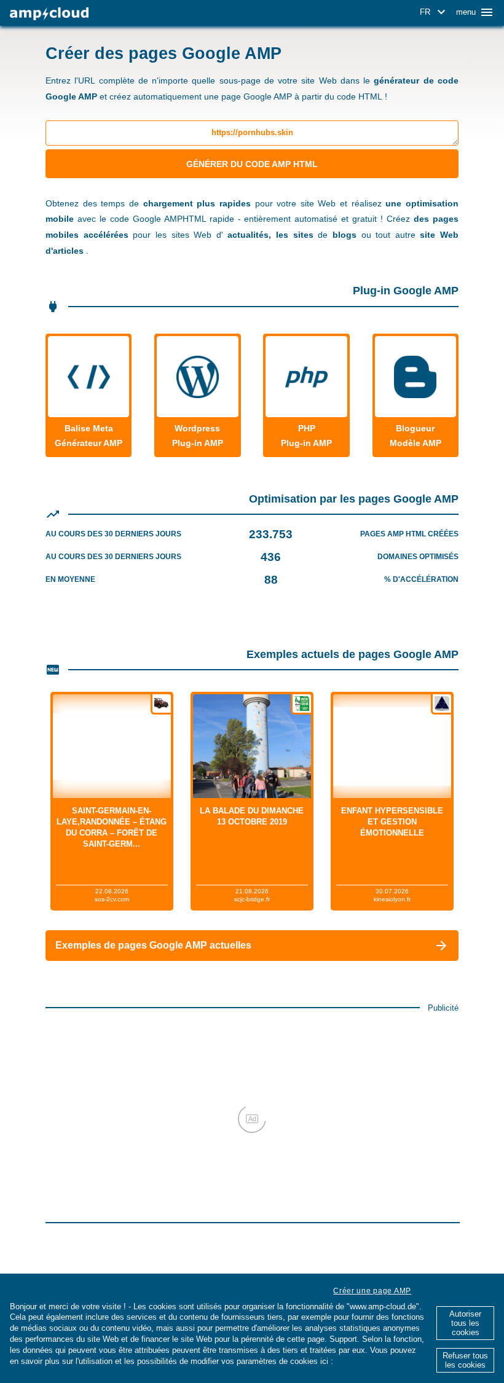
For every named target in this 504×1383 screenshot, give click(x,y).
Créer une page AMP (372, 1291)
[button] (434, 12)
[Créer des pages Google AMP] (49, 13)
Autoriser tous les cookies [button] (465, 1323)
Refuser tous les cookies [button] (465, 1360)
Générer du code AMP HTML (252, 164)
